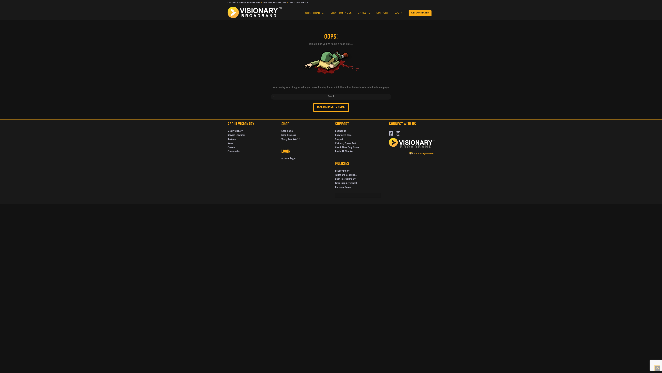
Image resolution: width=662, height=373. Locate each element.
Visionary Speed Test (345, 143)
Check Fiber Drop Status (347, 148)
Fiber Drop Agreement (346, 183)
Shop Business (288, 135)
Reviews (232, 139)
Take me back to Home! (331, 107)
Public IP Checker (344, 152)
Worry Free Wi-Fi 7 (290, 139)
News (230, 143)
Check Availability (298, 3)
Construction (234, 152)
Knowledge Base (343, 135)
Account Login (288, 158)
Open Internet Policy (345, 179)
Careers (231, 148)
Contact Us (340, 131)
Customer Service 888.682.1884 (244, 3)
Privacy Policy (342, 171)
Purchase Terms (343, 187)
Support (339, 139)
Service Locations (236, 135)
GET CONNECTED (420, 13)
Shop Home (287, 131)
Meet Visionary (235, 131)
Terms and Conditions (346, 175)
